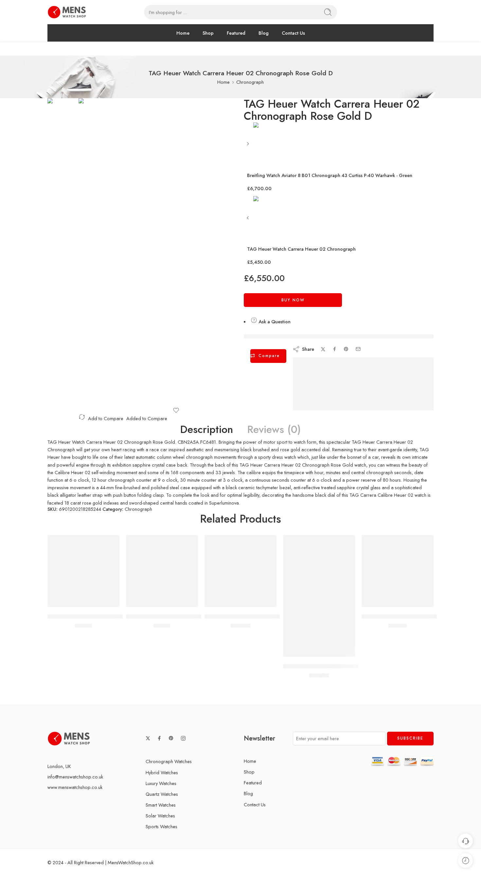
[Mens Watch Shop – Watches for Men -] (66, 12)
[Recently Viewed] (465, 860)
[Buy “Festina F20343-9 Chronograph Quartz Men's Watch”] (64, 600)
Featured (236, 32)
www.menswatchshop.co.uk (74, 787)
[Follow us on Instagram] (183, 738)
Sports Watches (161, 826)
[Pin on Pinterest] (346, 349)
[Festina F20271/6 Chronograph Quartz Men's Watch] (398, 571)
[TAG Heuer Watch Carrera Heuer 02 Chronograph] (248, 220)
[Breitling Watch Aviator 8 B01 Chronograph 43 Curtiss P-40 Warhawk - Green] (248, 146)
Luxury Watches (161, 783)
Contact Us (293, 32)
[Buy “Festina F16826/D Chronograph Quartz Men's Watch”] (142, 600)
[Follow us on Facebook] (159, 738)
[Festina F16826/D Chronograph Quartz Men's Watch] (162, 571)
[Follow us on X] (148, 738)
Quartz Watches (162, 794)
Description (206, 429)
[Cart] (419, 12)
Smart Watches (161, 804)
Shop (208, 32)
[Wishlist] (176, 410)
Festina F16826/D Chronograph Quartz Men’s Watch (190, 616)
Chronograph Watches (169, 761)
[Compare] (103, 600)
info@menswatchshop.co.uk (75, 776)
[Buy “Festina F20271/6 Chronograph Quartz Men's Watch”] (378, 600)
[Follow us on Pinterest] (171, 738)
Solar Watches (160, 815)
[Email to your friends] (358, 349)
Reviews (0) (274, 429)
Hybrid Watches (162, 772)
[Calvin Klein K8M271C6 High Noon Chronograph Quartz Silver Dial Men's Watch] (240, 571)
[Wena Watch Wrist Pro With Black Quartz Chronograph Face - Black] (319, 596)
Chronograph (250, 82)
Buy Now (293, 300)
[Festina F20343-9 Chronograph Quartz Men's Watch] (83, 571)
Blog (263, 32)
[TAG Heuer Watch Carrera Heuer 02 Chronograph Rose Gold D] (63, 122)
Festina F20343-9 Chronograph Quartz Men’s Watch (111, 616)
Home (182, 32)
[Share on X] (323, 349)
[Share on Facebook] (334, 349)
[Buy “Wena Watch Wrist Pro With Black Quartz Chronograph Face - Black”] (299, 650)
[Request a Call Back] (465, 840)
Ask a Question (274, 321)
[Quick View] (90, 600)
